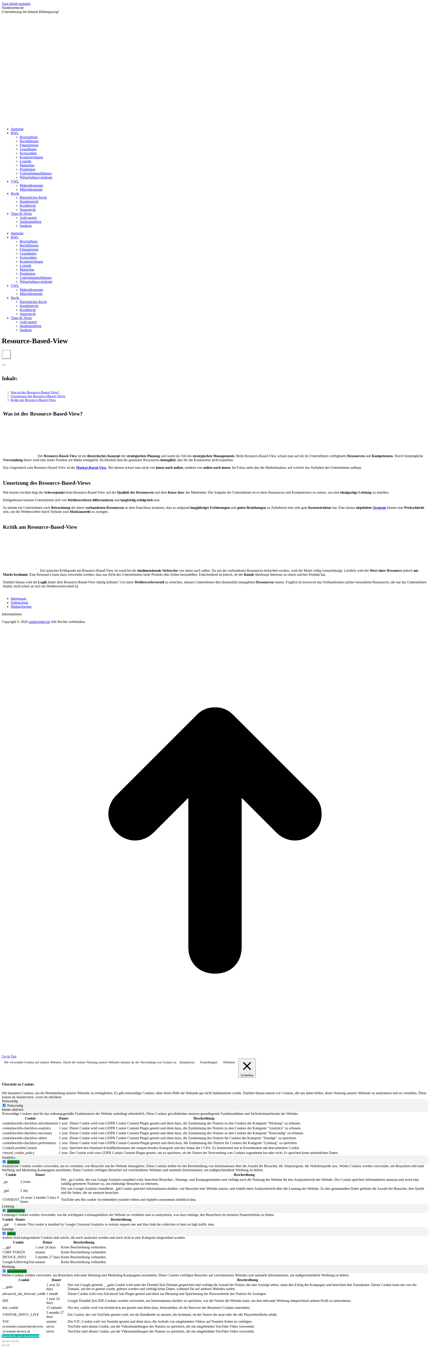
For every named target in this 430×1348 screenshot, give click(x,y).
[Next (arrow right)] (8, 1345)
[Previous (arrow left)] (3, 1345)
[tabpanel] (215, 1134)
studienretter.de (39, 622)
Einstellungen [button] (208, 1062)
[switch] (4, 1161)
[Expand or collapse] (3, 365)
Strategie (379, 508)
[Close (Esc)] (3, 1341)
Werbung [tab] (8, 1267)
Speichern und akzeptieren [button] (20, 1336)
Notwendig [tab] (10, 1101)
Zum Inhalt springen (16, 4)
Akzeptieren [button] (186, 1062)
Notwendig (15, 1105)
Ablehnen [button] (229, 1062)
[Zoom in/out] (17, 1341)
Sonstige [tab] (8, 1229)
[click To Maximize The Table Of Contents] (6, 354)
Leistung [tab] (8, 1206)
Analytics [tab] (8, 1157)
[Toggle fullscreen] (12, 1341)
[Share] (8, 1341)
